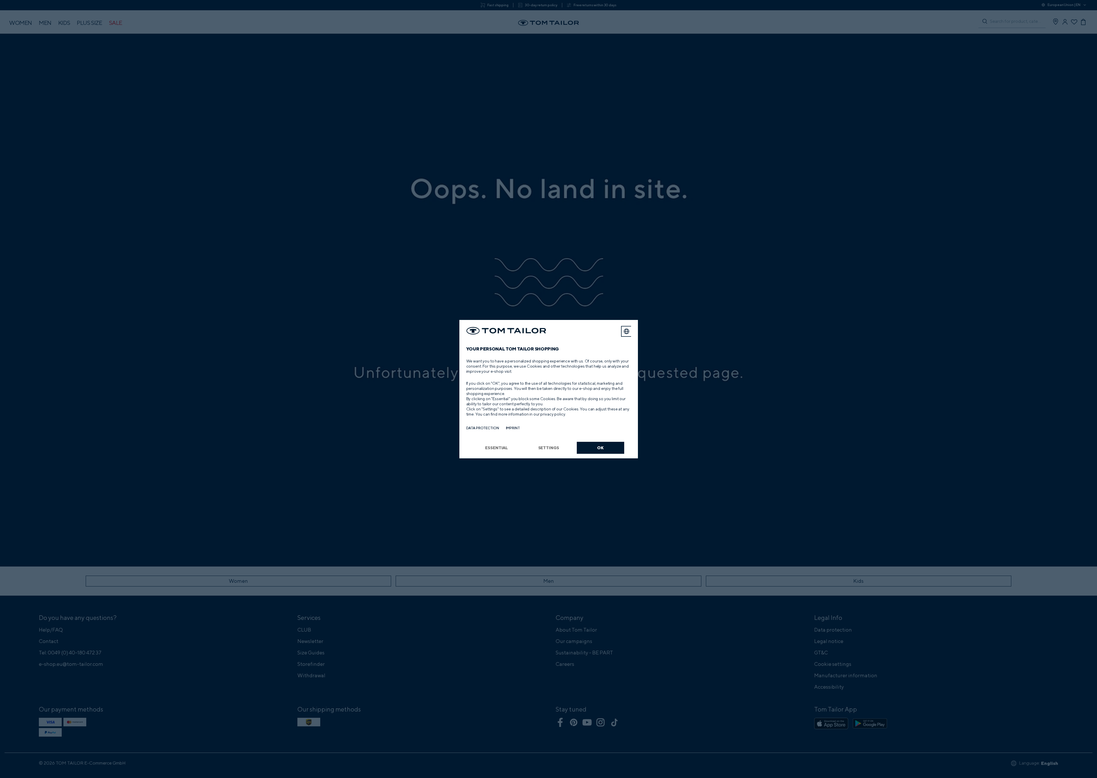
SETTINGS (548, 447)
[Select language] (626, 331)
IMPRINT (513, 428)
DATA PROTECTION (482, 428)
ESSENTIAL (496, 447)
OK (600, 447)
